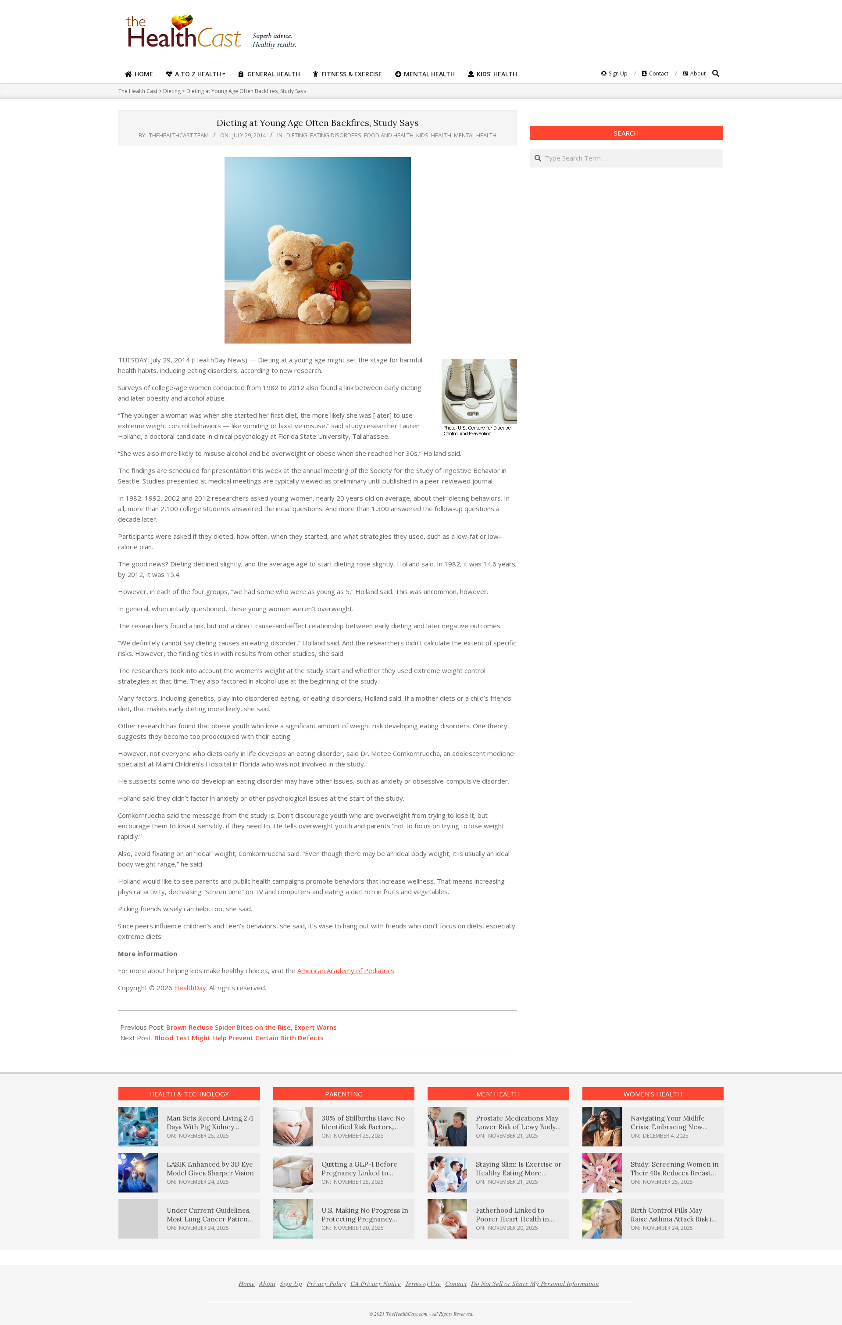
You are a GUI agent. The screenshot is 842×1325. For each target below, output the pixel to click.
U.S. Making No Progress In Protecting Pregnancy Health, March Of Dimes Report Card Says (364, 1223)
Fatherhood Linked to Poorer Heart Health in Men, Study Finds (512, 1219)
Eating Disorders (335, 135)
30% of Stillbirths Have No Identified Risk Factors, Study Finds (363, 1127)
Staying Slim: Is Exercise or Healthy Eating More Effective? (518, 1173)
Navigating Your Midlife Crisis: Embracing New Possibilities (668, 1127)
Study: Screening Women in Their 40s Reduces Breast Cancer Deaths (675, 1173)
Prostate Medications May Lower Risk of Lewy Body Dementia (517, 1127)
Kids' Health (433, 135)
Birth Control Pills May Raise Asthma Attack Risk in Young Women (673, 1219)
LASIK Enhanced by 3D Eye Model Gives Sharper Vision (210, 1168)
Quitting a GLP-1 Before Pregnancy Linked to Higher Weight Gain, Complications (359, 1177)
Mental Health (475, 135)
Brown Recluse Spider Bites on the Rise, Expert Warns (251, 1027)
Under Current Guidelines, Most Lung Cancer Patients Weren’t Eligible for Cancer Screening (210, 1223)
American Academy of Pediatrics (345, 970)
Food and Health (389, 135)
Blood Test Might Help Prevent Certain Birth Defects (239, 1037)
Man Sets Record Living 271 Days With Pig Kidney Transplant (210, 1127)
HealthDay (190, 987)
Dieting (296, 135)
